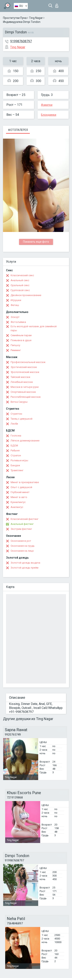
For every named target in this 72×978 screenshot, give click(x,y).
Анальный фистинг (22, 523)
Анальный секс (20, 280)
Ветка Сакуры (19, 401)
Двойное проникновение (26, 295)
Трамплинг (17, 470)
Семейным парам (21, 335)
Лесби (14, 423)
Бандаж (15, 465)
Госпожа (16, 435)
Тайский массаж (20, 377)
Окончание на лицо (22, 550)
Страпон (16, 455)
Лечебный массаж (22, 381)
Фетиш (15, 305)
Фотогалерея (18, 129)
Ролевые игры (19, 460)
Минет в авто (19, 497)
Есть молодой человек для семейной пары (34, 328)
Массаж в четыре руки (25, 386)
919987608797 (21, 41)
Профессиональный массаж (28, 362)
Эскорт (15, 317)
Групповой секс (20, 290)
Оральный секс (20, 285)
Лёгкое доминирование (25, 440)
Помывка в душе (21, 340)
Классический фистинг (24, 518)
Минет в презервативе (25, 482)
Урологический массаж (25, 372)
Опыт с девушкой (21, 487)
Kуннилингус (18, 502)
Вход (57, 4)
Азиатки (46, 105)
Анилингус (17, 507)
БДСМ (14, 445)
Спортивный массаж (23, 391)
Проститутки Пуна (15, 17)
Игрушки (16, 300)
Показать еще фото (36, 241)
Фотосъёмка (18, 322)
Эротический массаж (24, 367)
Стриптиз (16, 413)
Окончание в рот (21, 540)
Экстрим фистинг (21, 528)
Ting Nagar (36, 17)
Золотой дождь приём (24, 567)
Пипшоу (15, 345)
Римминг (16, 350)
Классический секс (22, 275)
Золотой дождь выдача (25, 562)
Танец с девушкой (21, 418)
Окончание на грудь (23, 545)
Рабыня (15, 450)
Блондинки (48, 115)
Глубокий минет (20, 492)
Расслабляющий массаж (26, 396)
